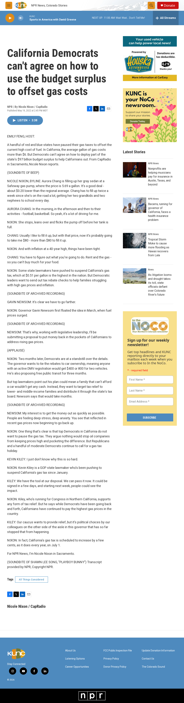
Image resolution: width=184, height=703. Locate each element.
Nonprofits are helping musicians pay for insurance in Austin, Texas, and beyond (160, 176)
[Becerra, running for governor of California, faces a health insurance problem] (134, 205)
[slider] (26, 18)
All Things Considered (31, 579)
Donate (169, 5)
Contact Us (148, 658)
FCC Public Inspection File (118, 650)
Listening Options (75, 658)
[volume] (21, 18)
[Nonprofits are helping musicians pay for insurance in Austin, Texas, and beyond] (134, 170)
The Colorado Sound (153, 666)
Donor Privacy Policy (115, 666)
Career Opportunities (77, 666)
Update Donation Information (158, 650)
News (151, 269)
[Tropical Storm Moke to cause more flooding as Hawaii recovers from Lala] (134, 240)
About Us (70, 650)
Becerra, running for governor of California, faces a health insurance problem (160, 212)
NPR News (153, 163)
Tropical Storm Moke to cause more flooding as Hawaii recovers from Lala (158, 247)
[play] (10, 18)
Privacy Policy (111, 658)
